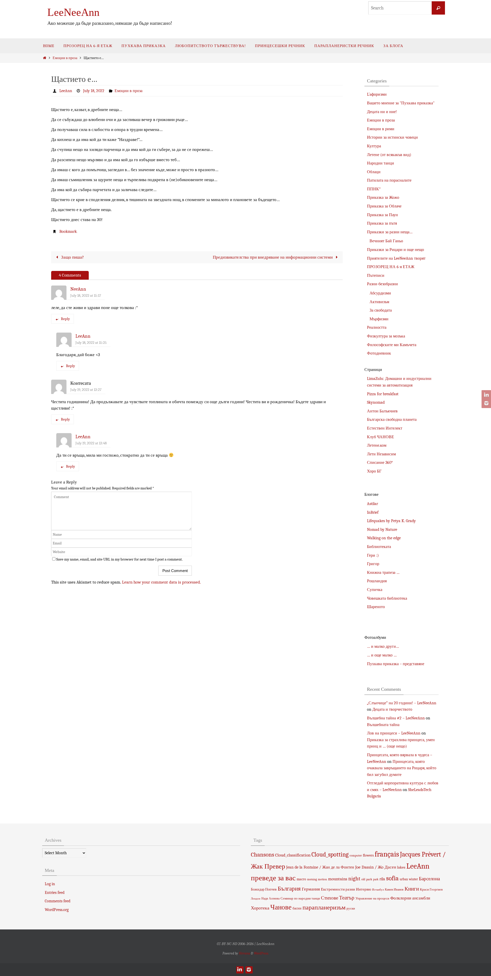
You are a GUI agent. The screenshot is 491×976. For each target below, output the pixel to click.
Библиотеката (379, 546)
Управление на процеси (372, 898)
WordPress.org (57, 909)
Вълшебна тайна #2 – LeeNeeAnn (396, 718)
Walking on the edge (384, 538)
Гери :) (373, 555)
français (387, 854)
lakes (401, 867)
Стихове (329, 898)
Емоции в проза (65, 58)
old (363, 879)
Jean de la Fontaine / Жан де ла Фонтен (320, 867)
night (354, 878)
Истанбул (378, 889)
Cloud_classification (292, 855)
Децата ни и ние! (382, 111)
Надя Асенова (270, 898)
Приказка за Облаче (384, 206)
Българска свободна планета (392, 419)
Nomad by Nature (382, 529)
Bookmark (68, 231)
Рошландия (377, 581)
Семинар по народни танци (300, 898)
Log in (50, 884)
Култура (374, 146)
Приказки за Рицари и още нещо (395, 249)
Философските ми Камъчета (391, 345)
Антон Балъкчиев (382, 411)
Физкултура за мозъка (386, 336)
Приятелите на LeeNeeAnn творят (396, 258)
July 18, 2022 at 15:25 (91, 342)
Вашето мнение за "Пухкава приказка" (400, 103)
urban (404, 879)
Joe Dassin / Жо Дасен (375, 867)
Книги (412, 889)
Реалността (376, 327)
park (369, 879)
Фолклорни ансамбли (410, 898)
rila (382, 879)
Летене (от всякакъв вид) (389, 154)
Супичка (374, 589)
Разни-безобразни (382, 284)
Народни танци (380, 163)
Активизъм (379, 302)
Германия (311, 889)
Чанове (281, 907)
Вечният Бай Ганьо (386, 241)
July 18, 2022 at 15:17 (85, 295)
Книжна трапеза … (383, 572)
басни (297, 908)
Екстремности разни (338, 889)
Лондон (255, 898)
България (289, 888)
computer (356, 855)
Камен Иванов (394, 889)
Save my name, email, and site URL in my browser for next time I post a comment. (119, 559)
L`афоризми (377, 94)
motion (322, 879)
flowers (368, 855)
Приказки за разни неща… (389, 232)
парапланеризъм (324, 907)
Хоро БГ (374, 471)
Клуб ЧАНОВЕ (380, 437)
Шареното (376, 607)
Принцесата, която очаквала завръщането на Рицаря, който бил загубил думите (401, 768)
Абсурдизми (380, 293)
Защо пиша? (72, 257)
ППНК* (374, 189)
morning (312, 879)
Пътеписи (375, 275)
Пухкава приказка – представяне (395, 664)
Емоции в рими (380, 129)
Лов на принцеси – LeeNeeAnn (393, 733)
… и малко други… (383, 646)
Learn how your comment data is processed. (161, 582)
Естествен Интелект (384, 428)
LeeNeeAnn (73, 12)
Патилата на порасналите (389, 180)
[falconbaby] (486, 403)
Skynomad (376, 402)
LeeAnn (65, 91)
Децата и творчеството (392, 709)
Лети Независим (381, 454)
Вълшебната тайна (383, 724)
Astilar (372, 503)
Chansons (262, 854)
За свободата (381, 310)
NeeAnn (78, 289)
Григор (373, 564)
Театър (346, 898)
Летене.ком (376, 445)
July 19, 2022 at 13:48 (91, 443)
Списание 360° (380, 462)
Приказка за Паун (382, 215)
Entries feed (54, 892)
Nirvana (244, 953)
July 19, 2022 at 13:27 (86, 389)
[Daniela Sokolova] (486, 395)
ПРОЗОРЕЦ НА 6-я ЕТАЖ (390, 267)
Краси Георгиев (431, 889)
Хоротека (260, 908)
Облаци (374, 172)
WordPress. (261, 953)
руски (351, 908)
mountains (337, 878)
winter (413, 879)
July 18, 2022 (93, 91)
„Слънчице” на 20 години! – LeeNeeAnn (401, 703)
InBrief (372, 512)
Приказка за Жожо (383, 197)
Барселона (429, 879)
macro (301, 879)
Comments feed (57, 901)
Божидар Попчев (264, 889)
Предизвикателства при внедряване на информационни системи (273, 257)
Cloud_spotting (330, 854)
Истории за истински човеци (392, 137)
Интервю (363, 889)
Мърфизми (379, 319)
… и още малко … (382, 655)
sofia (392, 878)
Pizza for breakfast (382, 394)
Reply (65, 318)
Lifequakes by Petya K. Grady (391, 521)
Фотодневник (379, 353)
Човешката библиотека (387, 598)
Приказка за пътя (382, 223)
